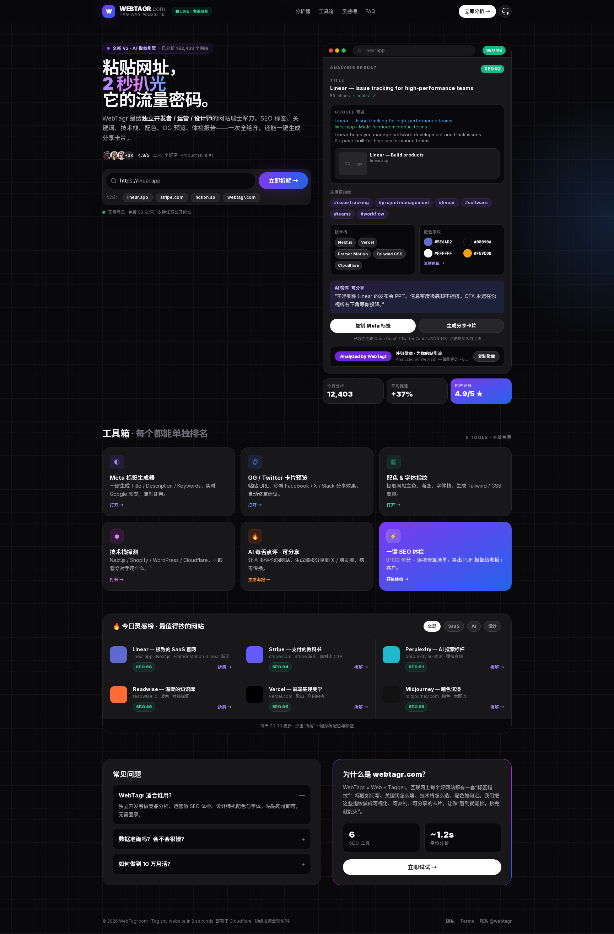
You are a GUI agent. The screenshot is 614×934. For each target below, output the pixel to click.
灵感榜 (349, 11)
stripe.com (171, 197)
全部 (432, 626)
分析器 (302, 11)
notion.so (205, 197)
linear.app (137, 197)
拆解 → (225, 667)
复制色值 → (434, 263)
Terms (467, 921)
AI (474, 626)
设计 (492, 626)
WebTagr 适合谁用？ (212, 795)
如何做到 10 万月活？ (212, 863)
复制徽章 (486, 356)
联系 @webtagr (496, 921)
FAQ (370, 11)
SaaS (453, 626)
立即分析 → (477, 11)
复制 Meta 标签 (373, 326)
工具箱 (326, 11)
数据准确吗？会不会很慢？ (212, 839)
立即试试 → (422, 867)
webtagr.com (241, 197)
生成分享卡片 (461, 326)
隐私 (450, 921)
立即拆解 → (283, 180)
